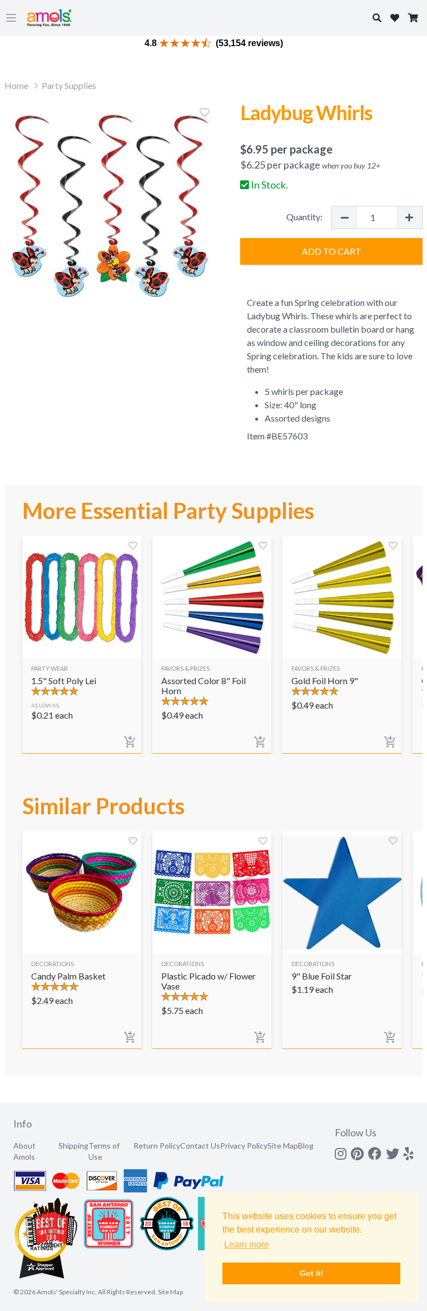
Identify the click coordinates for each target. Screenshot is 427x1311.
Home (16, 85)
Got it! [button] (312, 1273)
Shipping (73, 1145)
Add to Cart (331, 251)
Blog (306, 1145)
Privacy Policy (243, 1145)
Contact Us (200, 1145)
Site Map (282, 1145)
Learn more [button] (246, 1244)
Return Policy (156, 1145)
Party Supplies (69, 85)
